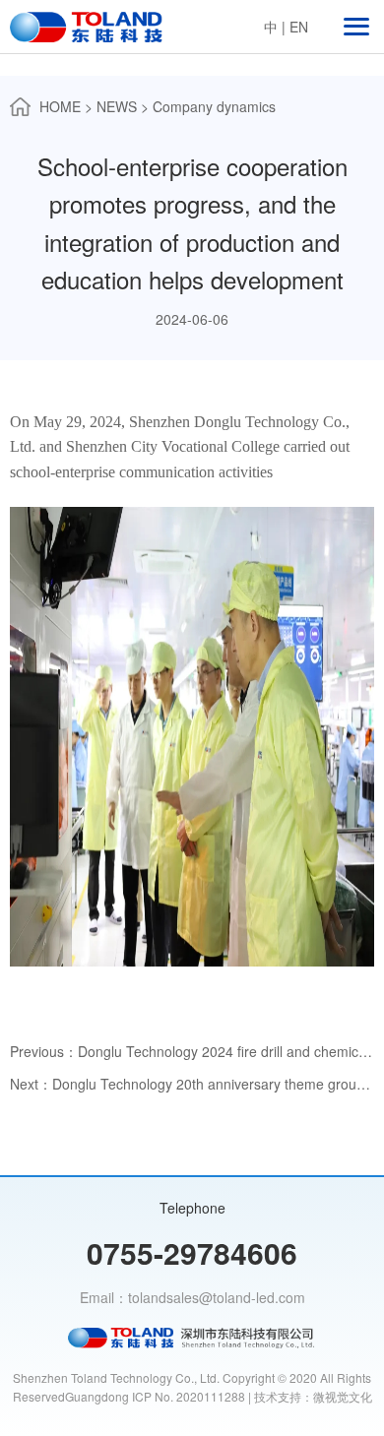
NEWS (116, 106)
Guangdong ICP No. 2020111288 (155, 1396)
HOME (60, 106)
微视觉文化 (342, 1396)
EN (298, 26)
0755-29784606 (192, 1252)
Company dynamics (214, 106)
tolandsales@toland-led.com (216, 1297)
